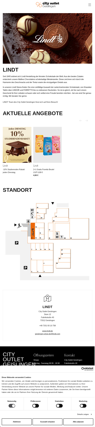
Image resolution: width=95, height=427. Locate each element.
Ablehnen (17, 422)
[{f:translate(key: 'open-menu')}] (89, 5)
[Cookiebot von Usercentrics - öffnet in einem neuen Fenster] (83, 369)
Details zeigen (83, 414)
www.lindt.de (47, 331)
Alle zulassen (78, 422)
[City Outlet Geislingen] (47, 5)
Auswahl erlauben (47, 422)
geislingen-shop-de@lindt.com (47, 334)
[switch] (35, 406)
